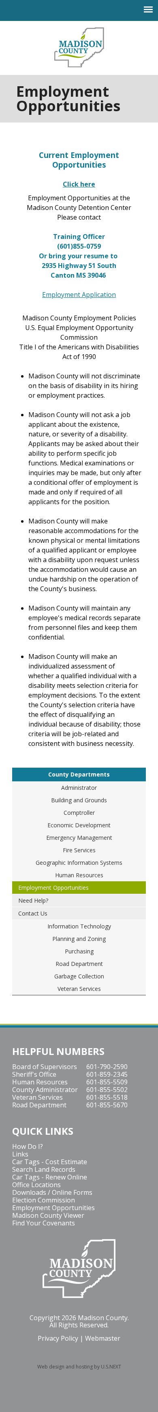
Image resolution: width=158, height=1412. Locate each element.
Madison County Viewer (48, 1215)
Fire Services (79, 850)
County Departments (79, 774)
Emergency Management (79, 837)
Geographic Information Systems (79, 862)
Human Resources (79, 875)
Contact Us (32, 913)
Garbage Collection (79, 976)
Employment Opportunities (53, 887)
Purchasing (79, 951)
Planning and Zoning (79, 939)
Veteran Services (79, 989)
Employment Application (79, 294)
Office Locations (36, 1184)
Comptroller (79, 812)
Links (20, 1154)
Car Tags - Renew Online (49, 1177)
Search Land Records (43, 1169)
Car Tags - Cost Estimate (49, 1161)
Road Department (79, 964)
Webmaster (102, 1338)
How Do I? (27, 1146)
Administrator (79, 787)
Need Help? (33, 900)
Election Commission (43, 1200)
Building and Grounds (79, 800)
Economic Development (79, 825)
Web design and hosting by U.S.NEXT (79, 1366)
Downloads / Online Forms (52, 1192)
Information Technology (79, 926)
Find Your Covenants (43, 1223)
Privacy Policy (58, 1338)
